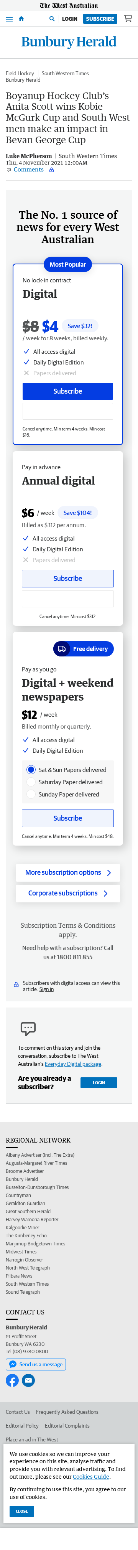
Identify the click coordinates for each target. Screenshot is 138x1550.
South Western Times (65, 73)
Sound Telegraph (23, 1292)
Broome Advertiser (25, 1171)
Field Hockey (20, 73)
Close (22, 1511)
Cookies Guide (91, 1476)
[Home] (21, 18)
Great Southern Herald (28, 1211)
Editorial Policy (22, 1426)
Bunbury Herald (23, 80)
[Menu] (9, 19)
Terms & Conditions (86, 925)
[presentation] (31, 769)
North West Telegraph (28, 1268)
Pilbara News (19, 1276)
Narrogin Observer (24, 1260)
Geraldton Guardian (25, 1203)
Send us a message (41, 1364)
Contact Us (18, 1412)
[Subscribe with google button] (68, 411)
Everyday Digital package (73, 1064)
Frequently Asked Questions (67, 1412)
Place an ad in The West (32, 1439)
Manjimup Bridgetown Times (35, 1244)
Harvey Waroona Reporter (32, 1219)
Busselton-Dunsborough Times (37, 1187)
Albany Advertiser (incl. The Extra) (40, 1155)
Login (69, 19)
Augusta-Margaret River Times (36, 1163)
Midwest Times (21, 1252)
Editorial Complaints (67, 1426)
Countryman (18, 1195)
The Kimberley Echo (26, 1235)
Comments (29, 169)
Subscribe (100, 19)
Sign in (46, 989)
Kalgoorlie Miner (22, 1227)
